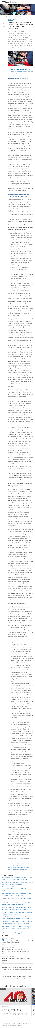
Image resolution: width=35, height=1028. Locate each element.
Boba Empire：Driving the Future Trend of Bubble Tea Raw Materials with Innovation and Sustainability (17, 922)
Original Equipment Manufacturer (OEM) (18, 867)
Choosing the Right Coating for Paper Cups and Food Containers (17, 899)
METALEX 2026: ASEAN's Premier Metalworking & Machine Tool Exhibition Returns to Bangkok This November (14, 1010)
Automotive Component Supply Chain (13, 933)
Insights (14, 2)
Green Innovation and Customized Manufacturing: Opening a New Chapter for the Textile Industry (16, 908)
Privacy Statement (12, 1025)
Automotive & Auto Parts (14, 864)
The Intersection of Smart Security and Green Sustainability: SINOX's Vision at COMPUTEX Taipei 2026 (16, 888)
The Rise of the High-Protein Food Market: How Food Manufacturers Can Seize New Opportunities (17, 878)
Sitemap (20, 1025)
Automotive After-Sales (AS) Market (21, 69)
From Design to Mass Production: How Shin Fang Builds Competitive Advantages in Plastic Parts (16, 918)
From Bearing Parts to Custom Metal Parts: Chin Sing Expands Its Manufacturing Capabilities (17, 894)
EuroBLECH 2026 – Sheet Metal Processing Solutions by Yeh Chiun (17, 959)
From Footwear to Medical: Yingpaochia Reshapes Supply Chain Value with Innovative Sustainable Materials (16, 928)
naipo (27, 858)
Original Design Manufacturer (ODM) (17, 869)
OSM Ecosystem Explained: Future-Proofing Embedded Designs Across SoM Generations (17, 941)
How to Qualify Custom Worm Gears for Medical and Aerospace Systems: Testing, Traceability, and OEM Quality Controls (16, 977)
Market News (15, 16)
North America (26, 864)
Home (3, 16)
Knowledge (5, 938)
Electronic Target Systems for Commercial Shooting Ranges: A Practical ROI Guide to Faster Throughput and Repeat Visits (16, 968)
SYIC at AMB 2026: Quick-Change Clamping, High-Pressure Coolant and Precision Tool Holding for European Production (16, 950)
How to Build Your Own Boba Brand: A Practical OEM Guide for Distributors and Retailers (17, 883)
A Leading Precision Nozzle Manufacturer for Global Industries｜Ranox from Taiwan (17, 913)
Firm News (5, 947)
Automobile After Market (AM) (16, 866)
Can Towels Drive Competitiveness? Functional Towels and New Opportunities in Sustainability (17, 903)
